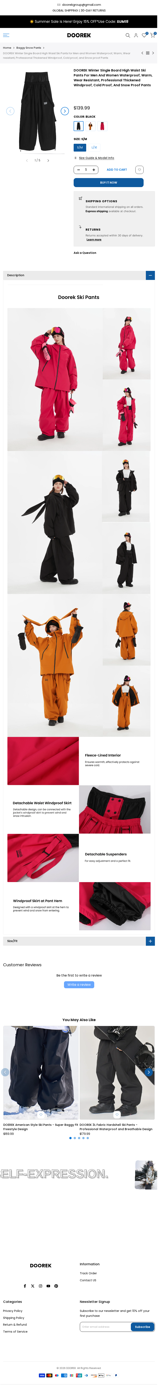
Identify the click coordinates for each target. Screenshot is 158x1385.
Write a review (77, 970)
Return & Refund (15, 1325)
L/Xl (94, 147)
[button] (139, 170)
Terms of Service (15, 1332)
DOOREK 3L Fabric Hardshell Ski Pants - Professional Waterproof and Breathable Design (114, 1111)
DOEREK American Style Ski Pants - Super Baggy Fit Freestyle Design (38, 1111)
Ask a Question (85, 253)
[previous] (10, 111)
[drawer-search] (128, 35)
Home (7, 48)
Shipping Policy (13, 1318)
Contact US (86, 1280)
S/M (80, 147)
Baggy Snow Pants (28, 48)
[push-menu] (6, 35)
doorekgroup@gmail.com (81, 4)
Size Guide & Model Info (96, 158)
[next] (65, 111)
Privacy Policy (12, 1311)
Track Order (86, 1273)
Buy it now (108, 183)
